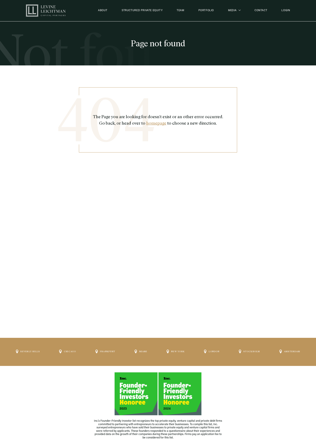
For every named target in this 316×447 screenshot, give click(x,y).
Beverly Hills (30, 351)
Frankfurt (107, 351)
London (214, 351)
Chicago (70, 351)
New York (178, 351)
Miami (143, 351)
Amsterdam (292, 351)
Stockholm (251, 351)
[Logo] (46, 11)
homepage (156, 123)
